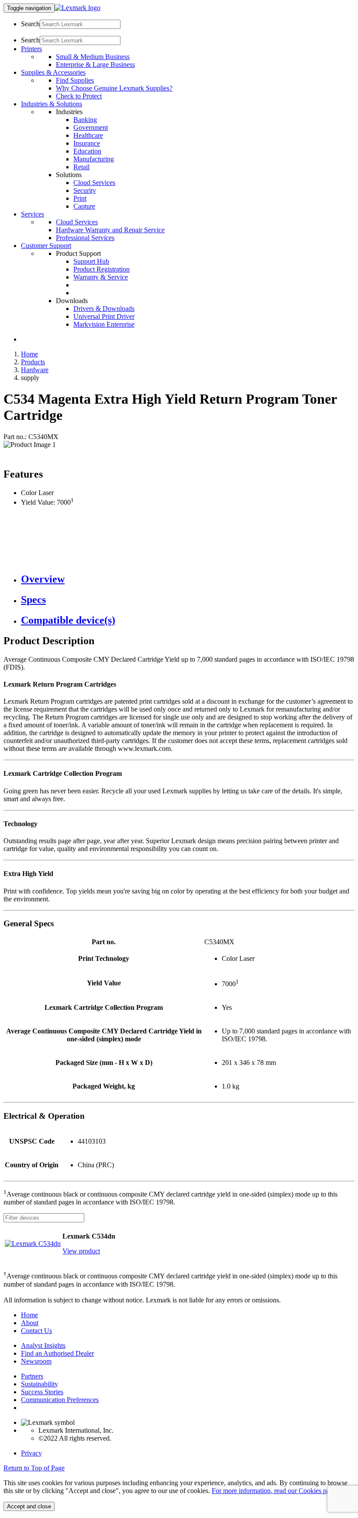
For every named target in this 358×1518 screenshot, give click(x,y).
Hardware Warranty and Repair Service (110, 230)
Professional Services (85, 237)
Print (79, 198)
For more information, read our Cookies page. (275, 1490)
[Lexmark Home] (77, 7)
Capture (84, 206)
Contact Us (36, 1330)
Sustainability (39, 1384)
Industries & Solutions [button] (51, 104)
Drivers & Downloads (103, 308)
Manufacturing (93, 159)
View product (81, 1251)
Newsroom (36, 1361)
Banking (85, 119)
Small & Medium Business (93, 56)
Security (84, 190)
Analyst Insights (43, 1345)
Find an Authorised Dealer (57, 1353)
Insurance (86, 143)
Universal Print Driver (103, 316)
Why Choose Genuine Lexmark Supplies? (114, 88)
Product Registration (101, 269)
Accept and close (29, 1506)
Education (87, 151)
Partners (32, 1376)
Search (30, 24)
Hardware (34, 369)
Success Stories (42, 1392)
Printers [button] (31, 48)
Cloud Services (94, 182)
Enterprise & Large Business (95, 64)
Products (33, 362)
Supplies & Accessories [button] (53, 72)
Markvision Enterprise (103, 324)
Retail (81, 167)
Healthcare (88, 135)
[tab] (188, 579)
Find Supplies (75, 80)
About (29, 1322)
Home (29, 354)
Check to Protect (79, 96)
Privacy (31, 1453)
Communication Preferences (60, 1399)
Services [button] (32, 214)
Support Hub (91, 261)
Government (90, 127)
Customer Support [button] (46, 245)
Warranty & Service (100, 277)
